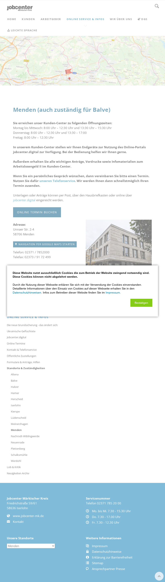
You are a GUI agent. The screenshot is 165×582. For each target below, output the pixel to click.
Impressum (113, 292)
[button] (141, 303)
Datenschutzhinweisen (27, 292)
